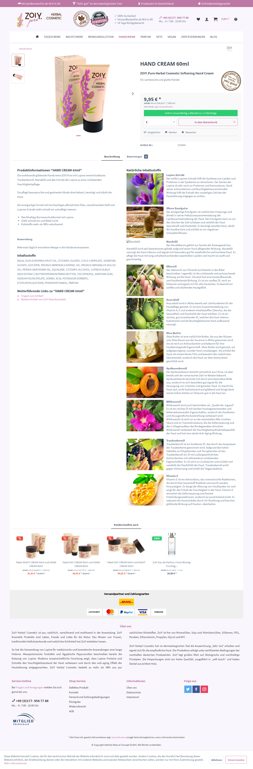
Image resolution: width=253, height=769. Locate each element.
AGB (71, 711)
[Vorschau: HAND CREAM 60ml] (18, 60)
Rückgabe (75, 701)
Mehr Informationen (15, 763)
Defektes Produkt (78, 687)
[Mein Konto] (207, 19)
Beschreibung (112, 156)
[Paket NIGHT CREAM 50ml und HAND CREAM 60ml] (36, 546)
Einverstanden (236, 760)
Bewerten (190, 132)
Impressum (132, 697)
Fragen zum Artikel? (32, 296)
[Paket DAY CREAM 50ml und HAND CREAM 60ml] (81, 546)
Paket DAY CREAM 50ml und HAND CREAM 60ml (81, 564)
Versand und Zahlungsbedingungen (89, 697)
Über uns (131, 687)
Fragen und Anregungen (29, 687)
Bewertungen (137, 156)
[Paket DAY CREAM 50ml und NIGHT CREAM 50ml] (126, 546)
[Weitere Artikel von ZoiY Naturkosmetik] (229, 49)
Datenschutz (133, 692)
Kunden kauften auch (126, 524)
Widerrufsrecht (77, 706)
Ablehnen (216, 760)
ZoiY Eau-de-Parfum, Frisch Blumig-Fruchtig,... (172, 564)
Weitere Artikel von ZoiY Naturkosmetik (43, 299)
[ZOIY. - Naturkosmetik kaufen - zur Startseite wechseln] (38, 20)
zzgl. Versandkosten (163, 106)
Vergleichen (153, 132)
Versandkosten (118, 737)
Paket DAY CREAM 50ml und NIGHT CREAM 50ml (126, 564)
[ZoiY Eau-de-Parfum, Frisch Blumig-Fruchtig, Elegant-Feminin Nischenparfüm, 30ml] (171, 546)
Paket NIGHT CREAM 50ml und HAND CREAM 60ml (36, 564)
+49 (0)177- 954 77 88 (175, 17)
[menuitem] (198, 19)
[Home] (37, 36)
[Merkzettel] (198, 19)
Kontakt (73, 692)
